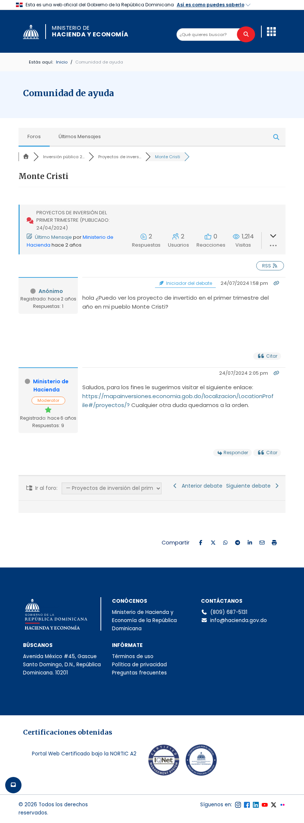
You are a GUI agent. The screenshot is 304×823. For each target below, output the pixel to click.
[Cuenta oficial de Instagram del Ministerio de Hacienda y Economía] (238, 805)
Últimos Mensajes (80, 136)
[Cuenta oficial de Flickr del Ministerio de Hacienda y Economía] (282, 805)
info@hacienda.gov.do (238, 620)
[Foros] (26, 157)
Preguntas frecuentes (139, 672)
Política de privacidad (139, 664)
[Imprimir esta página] (274, 543)
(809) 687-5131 (228, 612)
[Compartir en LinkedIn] (250, 543)
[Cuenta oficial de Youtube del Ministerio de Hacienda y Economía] (265, 805)
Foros (34, 136)
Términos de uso (132, 656)
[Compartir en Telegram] (237, 543)
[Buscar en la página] (246, 34)
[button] (271, 32)
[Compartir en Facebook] (201, 543)
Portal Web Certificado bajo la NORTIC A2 (84, 753)
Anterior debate (200, 485)
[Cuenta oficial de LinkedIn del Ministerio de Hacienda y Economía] (256, 805)
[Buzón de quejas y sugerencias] (13, 785)
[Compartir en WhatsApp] (225, 543)
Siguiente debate (250, 485)
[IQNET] (163, 762)
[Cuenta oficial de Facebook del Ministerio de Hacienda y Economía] (247, 805)
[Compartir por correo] (262, 543)
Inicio (61, 62)
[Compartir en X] (213, 543)
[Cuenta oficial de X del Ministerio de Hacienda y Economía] (274, 805)
